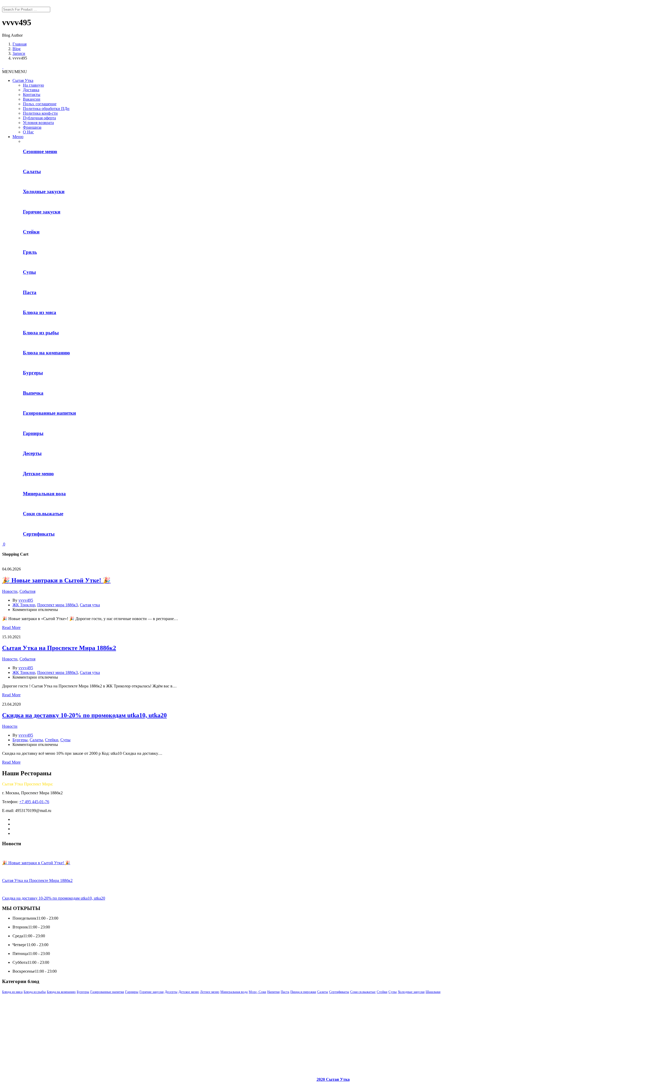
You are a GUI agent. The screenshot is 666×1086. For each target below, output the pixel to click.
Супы (65, 740)
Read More (11, 627)
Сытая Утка (22, 80)
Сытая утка (90, 605)
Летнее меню (209, 992)
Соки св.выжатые (363, 992)
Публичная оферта (39, 118)
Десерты (171, 992)
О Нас (28, 132)
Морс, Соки (257, 992)
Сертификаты (339, 992)
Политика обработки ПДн (46, 108)
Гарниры (131, 992)
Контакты (31, 94)
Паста (285, 992)
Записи (18, 53)
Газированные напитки (107, 992)
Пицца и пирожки (303, 992)
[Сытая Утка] (2, 67)
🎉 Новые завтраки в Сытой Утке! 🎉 (56, 580)
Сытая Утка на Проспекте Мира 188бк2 (59, 648)
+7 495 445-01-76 (34, 801)
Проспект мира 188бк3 (57, 605)
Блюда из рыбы (35, 992)
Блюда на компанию (61, 992)
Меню (17, 136)
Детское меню (188, 992)
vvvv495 (25, 600)
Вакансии (31, 99)
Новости (9, 591)
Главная (19, 44)
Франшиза (32, 127)
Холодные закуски (411, 992)
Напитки (273, 992)
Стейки (51, 740)
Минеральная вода (234, 992)
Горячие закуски (151, 992)
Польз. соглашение (39, 104)
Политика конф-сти (40, 113)
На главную (33, 85)
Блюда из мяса (12, 992)
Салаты (36, 740)
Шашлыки (433, 992)
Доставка (31, 90)
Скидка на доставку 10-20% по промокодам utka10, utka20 (84, 715)
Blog (16, 49)
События (27, 591)
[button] (14, 71)
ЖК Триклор (23, 605)
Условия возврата (38, 122)
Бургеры (20, 740)
